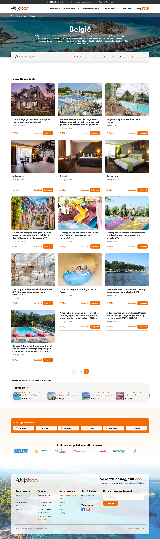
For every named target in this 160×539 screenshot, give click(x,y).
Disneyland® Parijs (44, 509)
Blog (139, 8)
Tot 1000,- (90, 428)
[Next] (86, 371)
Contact (84, 499)
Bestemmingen (90, 8)
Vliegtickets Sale (44, 506)
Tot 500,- (45, 428)
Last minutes (20, 499)
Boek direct (38, 133)
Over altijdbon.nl (87, 495)
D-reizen (62, 506)
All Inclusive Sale (44, 495)
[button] (80, 57)
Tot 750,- (67, 428)
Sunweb (62, 502)
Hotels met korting (45, 502)
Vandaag (30, 388)
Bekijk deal (48, 133)
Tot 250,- (22, 428)
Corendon (63, 509)
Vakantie (19, 495)
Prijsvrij (62, 513)
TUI (60, 499)
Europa (32, 16)
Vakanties (53, 8)
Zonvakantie (20, 506)
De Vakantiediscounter (68, 495)
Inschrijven (110, 503)
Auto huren (42, 520)
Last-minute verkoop (46, 499)
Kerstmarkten (43, 513)
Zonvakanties (110, 8)
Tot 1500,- (113, 428)
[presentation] (10, 396)
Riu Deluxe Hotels (44, 516)
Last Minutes (70, 8)
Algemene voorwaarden (135, 528)
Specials (127, 8)
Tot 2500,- (136, 428)
